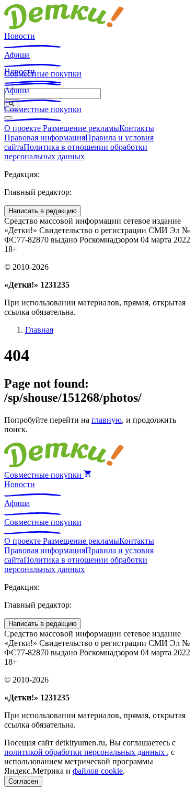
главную (106, 419)
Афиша (17, 54)
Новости (19, 35)
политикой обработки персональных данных (85, 752)
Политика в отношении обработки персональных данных (75, 151)
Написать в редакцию (42, 211)
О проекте (23, 128)
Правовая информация (44, 137)
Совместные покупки (43, 109)
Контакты (136, 128)
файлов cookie (98, 770)
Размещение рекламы (81, 128)
